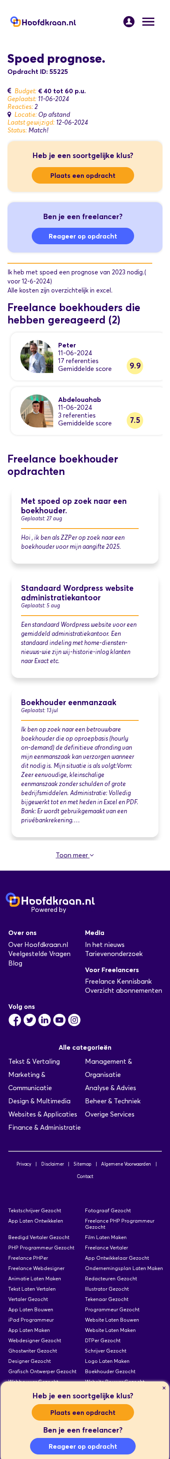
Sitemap (82, 1164)
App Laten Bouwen (30, 1309)
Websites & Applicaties (42, 1114)
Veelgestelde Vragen (39, 954)
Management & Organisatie (108, 1068)
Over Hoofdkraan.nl (38, 945)
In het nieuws (105, 945)
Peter (67, 345)
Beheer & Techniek (113, 1101)
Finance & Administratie (44, 1127)
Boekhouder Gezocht (110, 1371)
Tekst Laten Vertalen (32, 1289)
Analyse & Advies (110, 1088)
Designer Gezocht (29, 1361)
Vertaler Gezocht (28, 1299)
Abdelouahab (79, 399)
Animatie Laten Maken (34, 1278)
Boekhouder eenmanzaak (68, 702)
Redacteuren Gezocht (111, 1278)
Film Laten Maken (106, 1237)
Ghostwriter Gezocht (32, 1351)
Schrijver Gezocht (105, 1351)
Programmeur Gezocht (112, 1309)
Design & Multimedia (39, 1101)
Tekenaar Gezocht (106, 1299)
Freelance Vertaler (106, 1247)
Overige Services (110, 1114)
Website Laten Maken (110, 1330)
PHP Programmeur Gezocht (41, 1247)
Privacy (24, 1164)
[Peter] (36, 356)
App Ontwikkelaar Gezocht (117, 1258)
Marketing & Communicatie (30, 1081)
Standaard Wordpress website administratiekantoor (77, 592)
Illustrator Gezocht (107, 1289)
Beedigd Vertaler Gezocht (38, 1237)
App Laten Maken (29, 1330)
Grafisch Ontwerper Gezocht (42, 1371)
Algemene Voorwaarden (126, 1164)
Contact (85, 1176)
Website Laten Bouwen (112, 1320)
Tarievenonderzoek (114, 954)
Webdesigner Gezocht (34, 1340)
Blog (15, 963)
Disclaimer (52, 1164)
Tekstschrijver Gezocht (34, 1210)
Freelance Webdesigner (36, 1268)
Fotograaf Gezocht (108, 1210)
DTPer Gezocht (102, 1340)
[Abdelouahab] (36, 410)
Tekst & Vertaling (34, 1061)
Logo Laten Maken (107, 1361)
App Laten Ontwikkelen (35, 1221)
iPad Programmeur (31, 1320)
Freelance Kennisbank (118, 981)
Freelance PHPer (28, 1258)
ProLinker (82, 910)
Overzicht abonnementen (123, 990)
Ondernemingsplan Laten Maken (124, 1268)
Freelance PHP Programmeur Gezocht (119, 1224)
